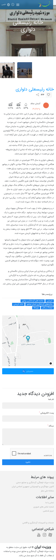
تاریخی (49, 300)
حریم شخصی (48, 511)
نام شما (51, 399)
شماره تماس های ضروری (43, 507)
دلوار (28, 35)
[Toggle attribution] (50, 363)
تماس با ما (49, 502)
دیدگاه (51, 426)
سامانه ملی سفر (47, 491)
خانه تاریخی (18, 304)
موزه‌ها (36, 307)
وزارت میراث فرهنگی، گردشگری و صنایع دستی (35, 482)
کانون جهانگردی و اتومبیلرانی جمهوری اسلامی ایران (33, 486)
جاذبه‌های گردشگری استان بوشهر (39, 304)
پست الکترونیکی (46, 413)
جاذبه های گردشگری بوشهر (32, 300)
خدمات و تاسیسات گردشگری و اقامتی (38, 523)
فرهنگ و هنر (47, 307)
